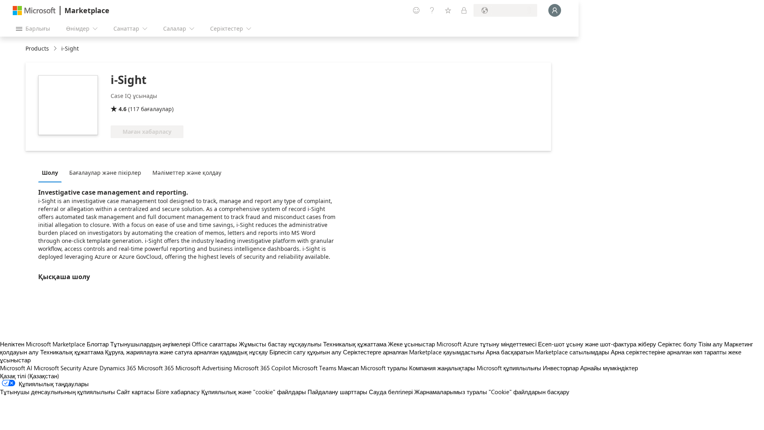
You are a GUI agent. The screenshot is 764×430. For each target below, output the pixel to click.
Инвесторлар (561, 368)
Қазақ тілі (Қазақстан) (29, 376)
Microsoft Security (57, 368)
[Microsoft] (34, 10)
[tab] (52, 172)
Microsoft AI (16, 368)
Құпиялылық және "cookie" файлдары (253, 392)
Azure (90, 368)
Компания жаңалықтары (442, 368)
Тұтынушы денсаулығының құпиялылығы (57, 392)
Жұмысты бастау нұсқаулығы (280, 344)
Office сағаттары (214, 344)
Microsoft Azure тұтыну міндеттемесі (487, 344)
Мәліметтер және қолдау (186, 172)
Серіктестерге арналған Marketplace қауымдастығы (413, 352)
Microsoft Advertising (203, 368)
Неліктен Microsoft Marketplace (42, 344)
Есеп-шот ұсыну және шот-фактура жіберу (597, 344)
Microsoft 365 (156, 368)
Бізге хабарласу (178, 392)
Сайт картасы (135, 392)
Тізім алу (710, 344)
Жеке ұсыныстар (411, 344)
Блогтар (98, 344)
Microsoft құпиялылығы (509, 368)
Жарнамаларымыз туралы (450, 392)
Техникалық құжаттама (354, 344)
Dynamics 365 (117, 368)
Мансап (348, 368)
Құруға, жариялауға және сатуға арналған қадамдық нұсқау (186, 352)
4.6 (123, 109)
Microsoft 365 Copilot (262, 368)
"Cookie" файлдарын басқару (529, 392)
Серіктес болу (677, 344)
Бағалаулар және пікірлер (105, 172)
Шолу (50, 172)
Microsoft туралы (384, 368)
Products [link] (37, 48)
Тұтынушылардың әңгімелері (150, 344)
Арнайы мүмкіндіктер (609, 368)
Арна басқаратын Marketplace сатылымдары (547, 352)
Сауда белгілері (391, 392)
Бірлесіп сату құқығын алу (305, 352)
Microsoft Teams (314, 368)
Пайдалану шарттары (337, 392)
